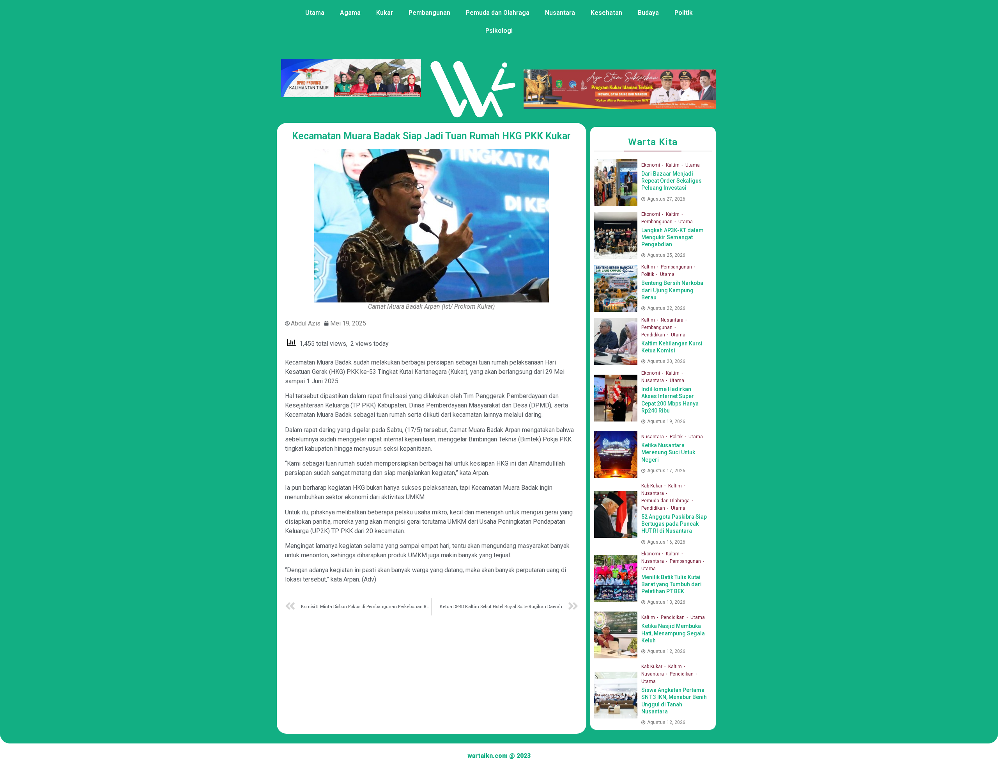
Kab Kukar (652, 486)
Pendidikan (653, 335)
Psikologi (499, 30)
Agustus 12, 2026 (666, 651)
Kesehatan (606, 12)
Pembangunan (429, 12)
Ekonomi (651, 165)
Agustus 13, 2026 (666, 602)
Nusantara (560, 12)
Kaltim (673, 165)
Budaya (648, 12)
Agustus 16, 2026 (666, 542)
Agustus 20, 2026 (666, 361)
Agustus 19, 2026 (666, 421)
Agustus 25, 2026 (666, 255)
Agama (350, 12)
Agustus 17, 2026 (666, 470)
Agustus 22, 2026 (666, 308)
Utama (314, 12)
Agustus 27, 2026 (666, 199)
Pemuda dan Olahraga (497, 12)
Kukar (384, 12)
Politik (683, 12)
